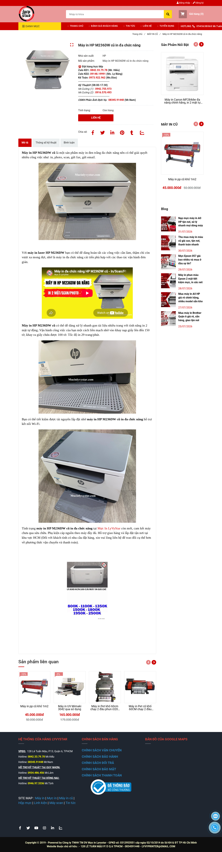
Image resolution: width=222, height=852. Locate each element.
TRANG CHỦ (76, 26)
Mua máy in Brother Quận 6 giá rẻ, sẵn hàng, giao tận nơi (189, 316)
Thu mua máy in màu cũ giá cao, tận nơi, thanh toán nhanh (190, 240)
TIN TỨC (130, 26)
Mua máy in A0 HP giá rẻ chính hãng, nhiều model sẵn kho (190, 297)
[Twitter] (102, 132)
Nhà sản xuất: (86, 55)
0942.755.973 (103, 88)
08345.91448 (116, 99)
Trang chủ (138, 34)
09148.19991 (98, 73)
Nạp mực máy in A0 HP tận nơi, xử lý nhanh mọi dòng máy (190, 222)
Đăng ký (199, 2)
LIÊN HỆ (147, 26)
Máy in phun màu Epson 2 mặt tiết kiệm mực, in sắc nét (190, 278)
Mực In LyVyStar (109, 528)
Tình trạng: (84, 110)
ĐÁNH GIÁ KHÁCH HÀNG (104, 26)
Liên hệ (96, 117)
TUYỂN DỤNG (167, 26)
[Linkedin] (112, 132)
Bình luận (69, 142)
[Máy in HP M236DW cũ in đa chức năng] (26, 14)
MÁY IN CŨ (153, 34)
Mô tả (25, 142)
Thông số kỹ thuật (46, 142)
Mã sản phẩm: (86, 60)
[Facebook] (93, 132)
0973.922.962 (97, 77)
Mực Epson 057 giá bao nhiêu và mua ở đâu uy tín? (189, 259)
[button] (191, 14)
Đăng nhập (184, 2)
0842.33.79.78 (98, 70)
